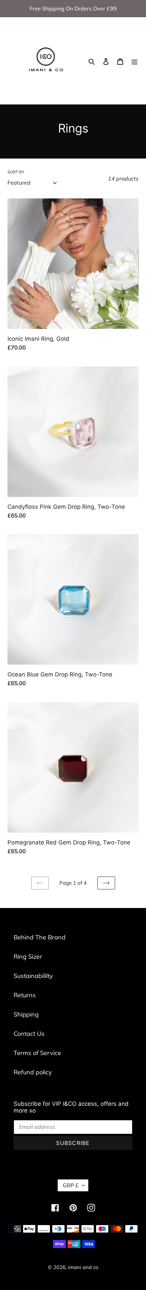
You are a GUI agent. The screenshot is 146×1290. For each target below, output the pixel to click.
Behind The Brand (40, 937)
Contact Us (29, 1033)
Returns (25, 995)
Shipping (26, 1014)
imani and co (83, 1267)
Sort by (15, 171)
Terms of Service (37, 1053)
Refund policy (33, 1072)
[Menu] (134, 61)
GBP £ (71, 1185)
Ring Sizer (28, 956)
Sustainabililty (33, 976)
